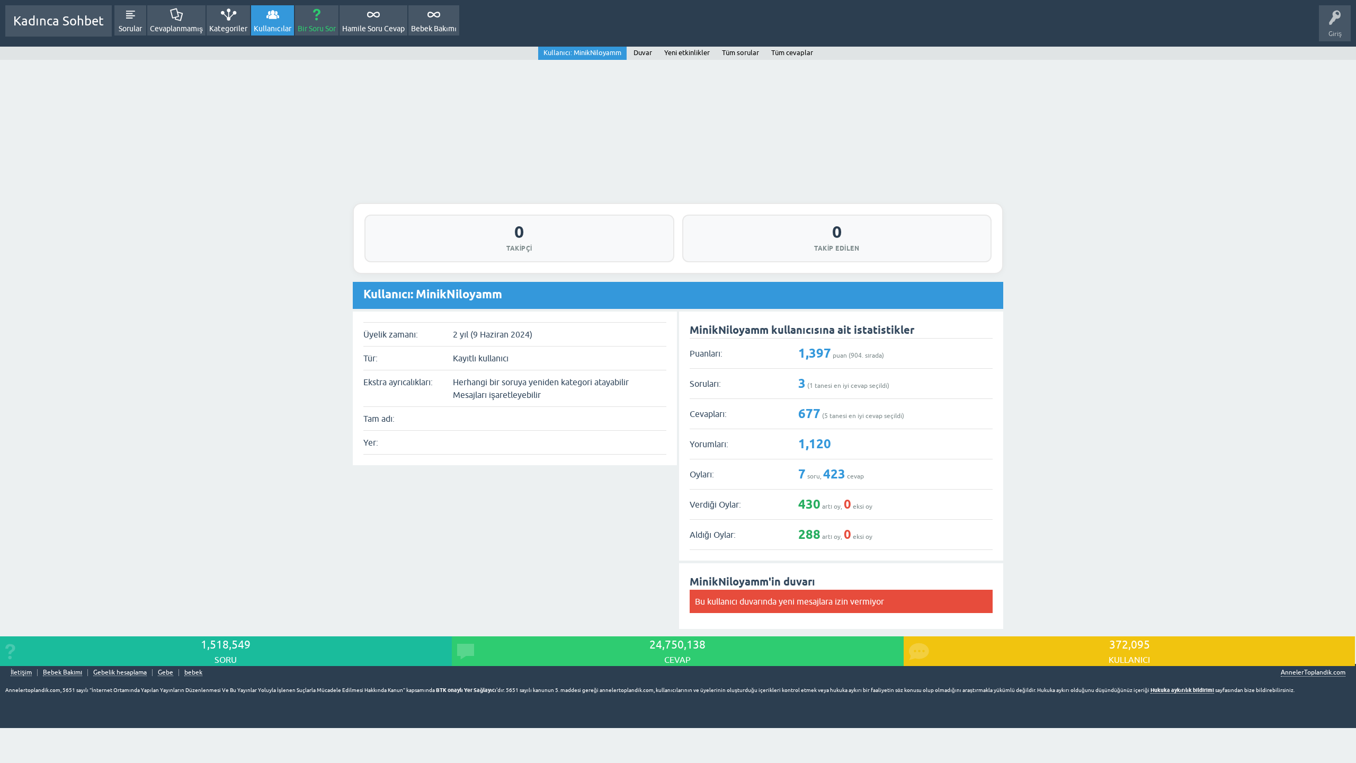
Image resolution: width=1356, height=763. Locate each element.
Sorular (130, 28)
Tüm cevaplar (792, 53)
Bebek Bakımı (434, 28)
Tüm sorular (740, 53)
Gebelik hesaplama (120, 672)
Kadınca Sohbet (58, 21)
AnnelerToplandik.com (1313, 672)
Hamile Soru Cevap (373, 28)
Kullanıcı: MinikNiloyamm (582, 53)
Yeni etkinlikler (687, 53)
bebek (193, 672)
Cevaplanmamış (176, 28)
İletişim (21, 672)
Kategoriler (228, 28)
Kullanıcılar (272, 28)
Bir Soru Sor (317, 28)
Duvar (643, 53)
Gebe (165, 672)
